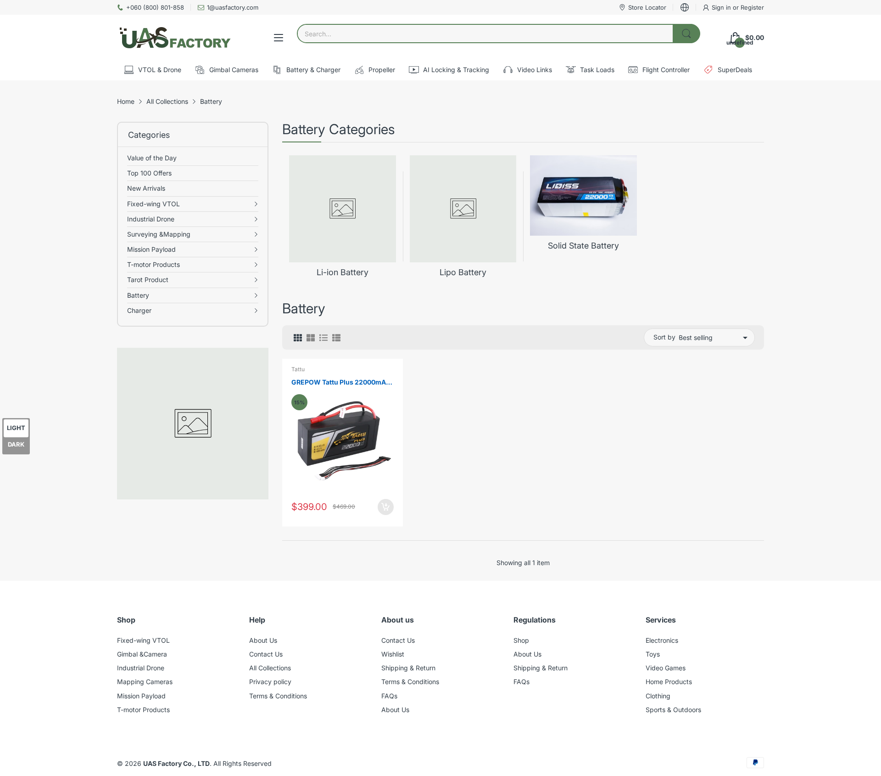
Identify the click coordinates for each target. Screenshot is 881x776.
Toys (653, 654)
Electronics (662, 640)
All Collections (270, 668)
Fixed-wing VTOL (143, 640)
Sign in (722, 7)
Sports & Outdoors (673, 710)
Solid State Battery (583, 245)
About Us (263, 640)
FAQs (389, 696)
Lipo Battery (463, 272)
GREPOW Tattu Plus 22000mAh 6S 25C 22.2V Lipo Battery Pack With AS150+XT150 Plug (340, 382)
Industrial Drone (140, 668)
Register (752, 7)
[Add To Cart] (386, 507)
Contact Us (266, 654)
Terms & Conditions (278, 696)
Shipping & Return (408, 668)
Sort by (664, 337)
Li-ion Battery (342, 272)
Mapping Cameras (145, 681)
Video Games (666, 668)
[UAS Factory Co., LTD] (174, 37)
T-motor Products (143, 710)
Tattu (298, 369)
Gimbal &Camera (142, 654)
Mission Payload (141, 696)
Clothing (658, 696)
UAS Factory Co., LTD (176, 763)
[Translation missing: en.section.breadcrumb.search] (686, 33)
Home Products (669, 681)
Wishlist (392, 654)
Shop (521, 640)
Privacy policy (270, 681)
